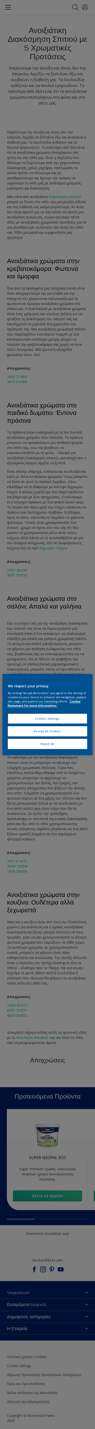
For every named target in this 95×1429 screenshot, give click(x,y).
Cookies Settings (47, 718)
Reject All (48, 744)
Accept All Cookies (47, 731)
